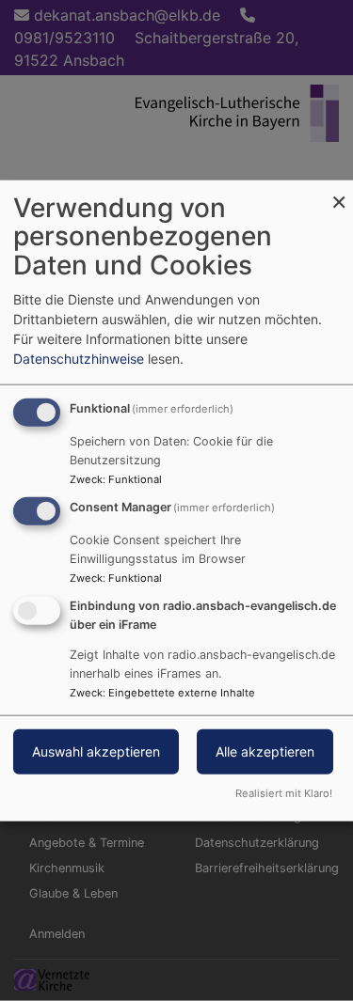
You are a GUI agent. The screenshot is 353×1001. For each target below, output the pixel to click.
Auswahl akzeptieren (96, 751)
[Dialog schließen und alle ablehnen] (339, 191)
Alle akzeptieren (265, 751)
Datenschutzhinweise (78, 358)
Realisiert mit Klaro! (283, 793)
